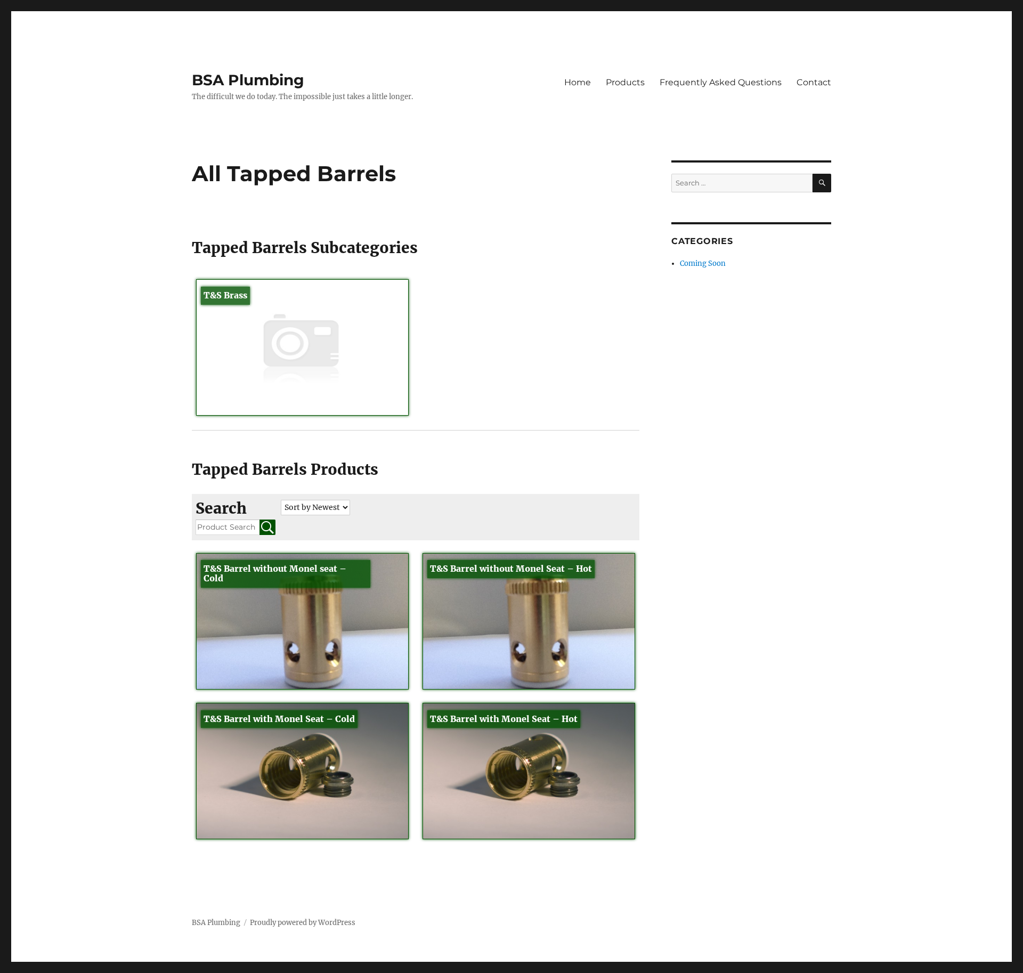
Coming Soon (703, 263)
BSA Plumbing (248, 80)
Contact (814, 82)
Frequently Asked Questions (721, 82)
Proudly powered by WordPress (302, 922)
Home (577, 82)
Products (625, 82)
